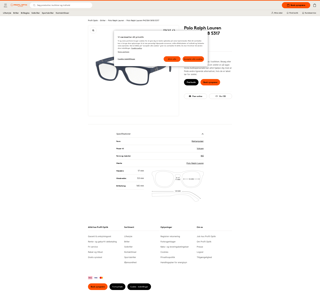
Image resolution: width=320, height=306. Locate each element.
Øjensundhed (130, 262)
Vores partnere (123, 52)
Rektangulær (198, 141)
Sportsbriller (48, 13)
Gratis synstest (95, 257)
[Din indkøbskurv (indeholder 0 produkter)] (314, 5)
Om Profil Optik (204, 241)
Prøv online (197, 96)
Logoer (200, 252)
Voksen (200, 148)
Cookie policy (136, 48)
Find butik (293, 13)
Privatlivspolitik (167, 257)
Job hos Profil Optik (206, 236)
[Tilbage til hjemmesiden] (18, 5)
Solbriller (36, 13)
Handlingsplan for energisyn (173, 262)
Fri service (93, 246)
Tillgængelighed (204, 257)
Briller (16, 13)
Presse (200, 246)
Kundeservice (310, 13)
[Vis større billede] (93, 30)
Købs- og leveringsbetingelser (174, 246)
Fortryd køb (117, 286)
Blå (202, 156)
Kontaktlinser (62, 13)
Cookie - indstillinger (139, 286)
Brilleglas (25, 13)
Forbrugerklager (168, 241)
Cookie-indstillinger (126, 59)
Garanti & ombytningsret (99, 236)
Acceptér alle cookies (193, 59)
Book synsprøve (298, 5)
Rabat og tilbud (95, 252)
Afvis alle (172, 59)
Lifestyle (7, 13)
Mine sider (278, 13)
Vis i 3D (222, 96)
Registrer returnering (170, 236)
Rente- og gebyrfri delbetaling (102, 241)
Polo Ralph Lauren (195, 163)
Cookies (164, 252)
